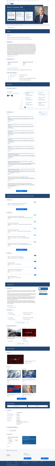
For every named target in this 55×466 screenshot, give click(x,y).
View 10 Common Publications (29, 104)
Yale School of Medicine (8, 2)
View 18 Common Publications (29, 99)
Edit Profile (8, 446)
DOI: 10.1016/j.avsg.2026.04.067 (17, 172)
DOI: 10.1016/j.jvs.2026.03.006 (14, 185)
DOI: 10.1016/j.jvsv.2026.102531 (28, 164)
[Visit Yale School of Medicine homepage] (11, 450)
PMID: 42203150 (23, 164)
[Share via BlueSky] (11, 27)
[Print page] (13, 27)
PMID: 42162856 (12, 172)
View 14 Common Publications (41, 99)
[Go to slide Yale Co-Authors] (9, 95)
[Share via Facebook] (8, 27)
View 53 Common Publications (29, 95)
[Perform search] (48, 0)
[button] (41, 14)
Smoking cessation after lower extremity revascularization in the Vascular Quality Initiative (20, 183)
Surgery (8, 3)
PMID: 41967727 (27, 178)
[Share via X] (7, 27)
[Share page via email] (12, 27)
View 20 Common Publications (41, 94)
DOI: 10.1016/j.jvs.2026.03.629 (32, 178)
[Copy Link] (47, 31)
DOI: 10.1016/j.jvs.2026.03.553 (11, 141)
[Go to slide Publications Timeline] (8, 95)
